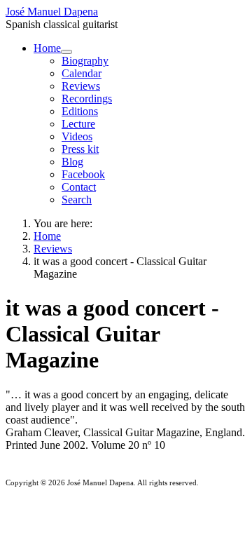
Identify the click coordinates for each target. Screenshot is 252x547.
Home (47, 48)
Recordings (87, 98)
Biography (85, 61)
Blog (72, 162)
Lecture (78, 124)
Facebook (83, 174)
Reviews (81, 86)
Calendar (82, 73)
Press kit (80, 149)
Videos (77, 136)
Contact (79, 187)
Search (77, 199)
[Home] (66, 52)
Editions (80, 111)
